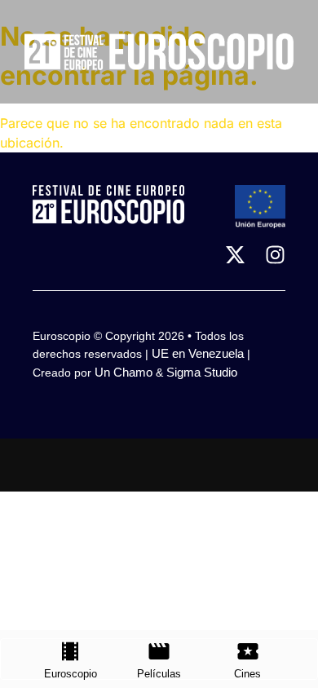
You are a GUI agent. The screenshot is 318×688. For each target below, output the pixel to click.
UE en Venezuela (198, 353)
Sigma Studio (201, 372)
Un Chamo (123, 372)
